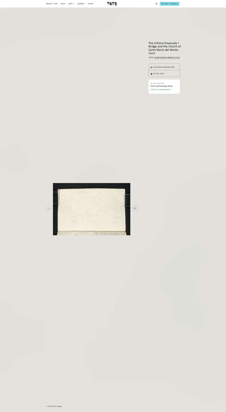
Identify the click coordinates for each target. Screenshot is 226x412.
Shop (90, 4)
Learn (80, 4)
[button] (156, 3)
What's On (51, 4)
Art (71, 4)
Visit (63, 4)
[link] (54, 406)
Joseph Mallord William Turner (167, 57)
